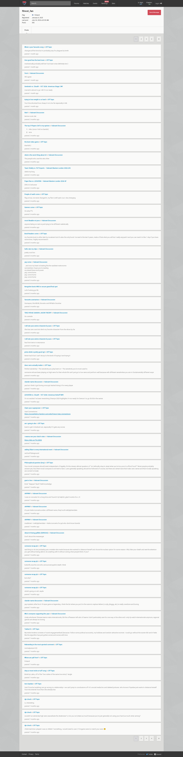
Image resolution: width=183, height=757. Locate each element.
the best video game (32, 142)
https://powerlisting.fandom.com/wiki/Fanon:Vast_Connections (47, 414)
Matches (86, 3)
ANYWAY (28, 493)
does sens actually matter (34, 365)
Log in (157, 3)
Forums (76, 3)
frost (26, 73)
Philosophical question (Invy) (35, 463)
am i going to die (30, 423)
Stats (113, 3)
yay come (28, 262)
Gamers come (29, 207)
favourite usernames (32, 300)
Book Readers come (31, 234)
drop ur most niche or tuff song (36, 671)
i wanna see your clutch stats (35, 436)
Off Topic (48, 47)
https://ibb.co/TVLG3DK (33, 440)
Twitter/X (28, 629)
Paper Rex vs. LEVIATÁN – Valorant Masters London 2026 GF (45, 181)
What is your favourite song (34, 47)
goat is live (28, 480)
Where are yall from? (32, 658)
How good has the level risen (34, 60)
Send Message (154, 12)
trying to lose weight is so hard (35, 99)
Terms (37, 754)
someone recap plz (31, 546)
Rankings (104, 2)
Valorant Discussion (37, 73)
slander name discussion (33, 382)
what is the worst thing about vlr (36, 155)
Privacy (31, 754)
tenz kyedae (29, 684)
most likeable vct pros (32, 220)
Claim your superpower (32, 408)
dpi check (28, 699)
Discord (158, 754)
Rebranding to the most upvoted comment (39, 644)
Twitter (150, 754)
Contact (24, 754)
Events (95, 3)
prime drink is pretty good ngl (35, 352)
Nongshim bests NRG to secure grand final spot (41, 287)
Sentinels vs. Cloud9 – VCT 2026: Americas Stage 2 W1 (44, 86)
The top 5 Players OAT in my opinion (37, 126)
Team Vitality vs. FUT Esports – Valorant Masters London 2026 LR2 (48, 168)
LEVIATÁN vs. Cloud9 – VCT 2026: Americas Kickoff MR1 (44, 395)
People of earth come (32, 194)
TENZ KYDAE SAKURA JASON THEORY (38, 313)
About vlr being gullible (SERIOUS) (36, 533)
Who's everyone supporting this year (37, 614)
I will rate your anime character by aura (38, 326)
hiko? (26, 113)
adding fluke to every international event (38, 450)
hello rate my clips (31, 249)
